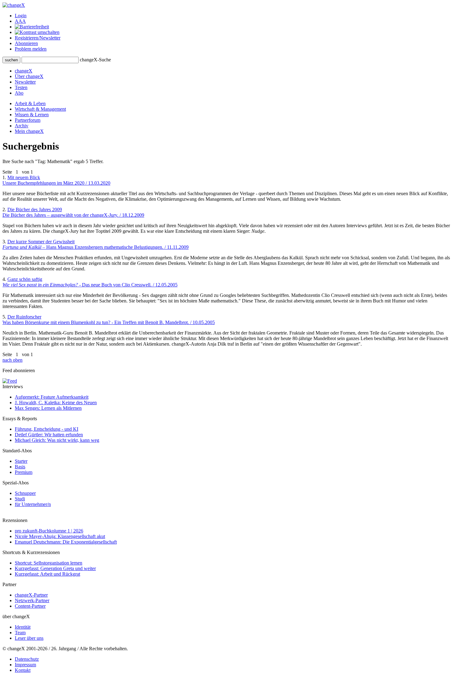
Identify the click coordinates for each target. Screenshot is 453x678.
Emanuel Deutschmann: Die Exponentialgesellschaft (66, 541)
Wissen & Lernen (32, 114)
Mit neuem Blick (56, 180)
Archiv (21, 125)
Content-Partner (30, 606)
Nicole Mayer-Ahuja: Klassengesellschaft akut (60, 536)
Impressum (25, 664)
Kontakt (23, 670)
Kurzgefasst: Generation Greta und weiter (55, 568)
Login (21, 15)
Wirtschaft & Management (40, 109)
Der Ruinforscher (108, 319)
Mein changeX (29, 131)
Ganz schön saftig (90, 282)
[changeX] (13, 5)
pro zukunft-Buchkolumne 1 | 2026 (49, 530)
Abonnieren (26, 43)
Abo (19, 93)
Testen (21, 87)
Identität (23, 627)
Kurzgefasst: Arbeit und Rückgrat (47, 574)
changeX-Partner (31, 595)
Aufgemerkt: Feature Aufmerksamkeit (51, 397)
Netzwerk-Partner (32, 600)
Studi (20, 498)
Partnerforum (27, 120)
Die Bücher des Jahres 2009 (73, 212)
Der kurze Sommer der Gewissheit (95, 244)
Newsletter (25, 81)
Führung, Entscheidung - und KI (46, 429)
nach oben (12, 360)
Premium (23, 472)
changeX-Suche (95, 59)
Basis (20, 466)
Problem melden (31, 48)
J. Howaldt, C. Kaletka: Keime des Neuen (56, 402)
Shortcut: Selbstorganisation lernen (48, 562)
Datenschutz (27, 659)
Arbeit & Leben (30, 103)
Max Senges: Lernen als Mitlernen (48, 408)
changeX (23, 70)
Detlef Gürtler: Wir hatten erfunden (49, 434)
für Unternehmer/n (33, 504)
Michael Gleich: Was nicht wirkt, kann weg (57, 440)
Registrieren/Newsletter (37, 37)
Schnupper (25, 493)
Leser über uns (29, 638)
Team (20, 632)
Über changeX (29, 76)
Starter (21, 461)
